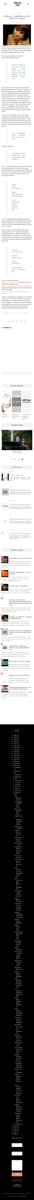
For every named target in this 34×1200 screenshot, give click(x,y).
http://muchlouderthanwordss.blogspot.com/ (14, 286)
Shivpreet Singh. (24, 1193)
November (18, 771)
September (18, 777)
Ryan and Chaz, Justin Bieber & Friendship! (18, 1099)
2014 (15, 759)
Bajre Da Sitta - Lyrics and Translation (20, 661)
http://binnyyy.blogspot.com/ (10, 282)
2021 (15, 745)
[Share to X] (13, 321)
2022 (15, 743)
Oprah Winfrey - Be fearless (18, 899)
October (17, 774)
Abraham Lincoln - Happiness (18, 921)
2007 (15, 1132)
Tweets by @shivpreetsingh (17, 1185)
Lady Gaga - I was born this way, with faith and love (18, 907)
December (18, 767)
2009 (15, 1128)
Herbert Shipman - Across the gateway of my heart (18, 1108)
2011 (15, 765)
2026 (15, 735)
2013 (15, 761)
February (17, 792)
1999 (15, 1134)
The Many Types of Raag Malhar (18, 586)
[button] (5, 3)
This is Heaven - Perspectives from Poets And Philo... (19, 1012)
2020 (15, 747)
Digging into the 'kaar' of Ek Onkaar (19, 675)
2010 (15, 1126)
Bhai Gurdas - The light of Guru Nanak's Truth (18, 955)
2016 (15, 755)
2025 (15, 737)
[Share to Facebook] (9, 321)
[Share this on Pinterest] (17, 321)
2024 (15, 739)
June (16, 784)
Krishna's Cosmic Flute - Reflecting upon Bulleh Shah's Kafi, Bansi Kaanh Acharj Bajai (20, 632)
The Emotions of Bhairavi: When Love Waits (18, 992)
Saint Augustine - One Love (18, 798)
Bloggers (12, 313)
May (16, 786)
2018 (15, 751)
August (17, 780)
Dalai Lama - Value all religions (18, 839)
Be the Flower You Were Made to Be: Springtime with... (18, 884)
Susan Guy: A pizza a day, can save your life (18, 862)
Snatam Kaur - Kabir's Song (18, 1044)
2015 (15, 757)
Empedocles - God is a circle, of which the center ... (18, 850)
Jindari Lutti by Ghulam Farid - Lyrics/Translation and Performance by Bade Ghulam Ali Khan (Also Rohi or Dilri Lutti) (20, 602)
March (17, 790)
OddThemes (22, 1196)
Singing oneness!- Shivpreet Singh (17, 451)
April (16, 788)
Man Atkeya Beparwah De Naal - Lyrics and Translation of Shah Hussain (20, 688)
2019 (15, 749)
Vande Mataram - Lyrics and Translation (20, 558)
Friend (19, 313)
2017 (15, 753)
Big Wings (17, 13)
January (17, 1124)
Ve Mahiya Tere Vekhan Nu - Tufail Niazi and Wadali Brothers (20, 617)
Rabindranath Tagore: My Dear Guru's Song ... (18, 935)
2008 (15, 1130)
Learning (25, 313)
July (16, 782)
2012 (15, 763)
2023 (15, 741)
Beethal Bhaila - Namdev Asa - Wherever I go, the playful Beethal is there (19, 647)
